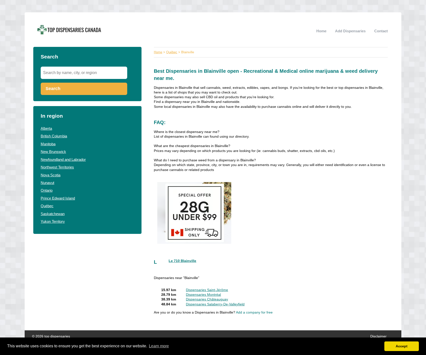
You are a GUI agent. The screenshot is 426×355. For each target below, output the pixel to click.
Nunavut (47, 183)
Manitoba (48, 144)
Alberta (46, 128)
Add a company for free (254, 312)
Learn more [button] (159, 346)
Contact (381, 31)
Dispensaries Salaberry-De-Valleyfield (215, 304)
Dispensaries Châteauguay (207, 299)
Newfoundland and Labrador (63, 159)
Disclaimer (378, 336)
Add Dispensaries (350, 31)
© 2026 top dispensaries (51, 336)
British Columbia (54, 136)
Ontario (47, 190)
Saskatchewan (53, 214)
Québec (47, 206)
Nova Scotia (50, 175)
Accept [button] (402, 346)
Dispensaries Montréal (203, 295)
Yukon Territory (53, 221)
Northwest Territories (57, 167)
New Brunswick (53, 151)
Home (321, 31)
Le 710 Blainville (182, 261)
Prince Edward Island (58, 198)
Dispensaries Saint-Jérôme (207, 290)
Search (53, 88)
